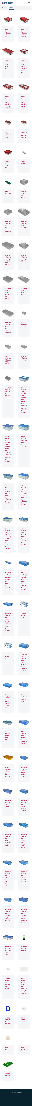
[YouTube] (19, 1092)
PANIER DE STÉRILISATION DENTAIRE (25, 358)
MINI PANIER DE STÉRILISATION (25, 324)
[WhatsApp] (21, 1092)
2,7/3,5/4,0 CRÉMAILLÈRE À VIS (25, 615)
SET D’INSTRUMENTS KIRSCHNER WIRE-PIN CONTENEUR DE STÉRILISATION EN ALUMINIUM (25, 536)
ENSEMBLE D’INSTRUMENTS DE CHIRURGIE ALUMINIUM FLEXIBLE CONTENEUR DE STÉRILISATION (9, 579)
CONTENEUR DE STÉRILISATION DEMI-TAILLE (9, 33)
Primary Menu (29, 3)
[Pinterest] (17, 1092)
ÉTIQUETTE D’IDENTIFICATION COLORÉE (26, 948)
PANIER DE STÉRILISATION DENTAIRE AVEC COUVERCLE (9, 391)
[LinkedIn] (13, 1092)
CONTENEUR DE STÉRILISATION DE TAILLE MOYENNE (25, 33)
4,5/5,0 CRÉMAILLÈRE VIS (9, 656)
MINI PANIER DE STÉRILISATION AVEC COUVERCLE (9, 360)
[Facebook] (11, 1092)
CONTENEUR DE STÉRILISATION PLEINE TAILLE (9, 64)
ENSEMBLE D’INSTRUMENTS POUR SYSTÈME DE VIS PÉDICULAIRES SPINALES (9, 915)
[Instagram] (15, 1092)
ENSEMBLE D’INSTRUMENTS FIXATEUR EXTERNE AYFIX (9, 950)
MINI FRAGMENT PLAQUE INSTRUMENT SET (9, 735)
